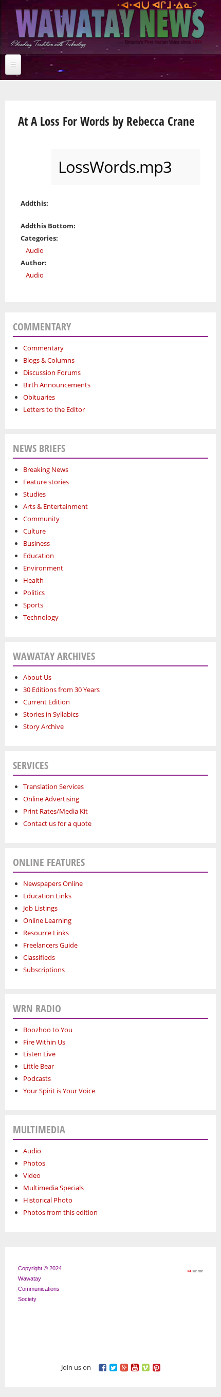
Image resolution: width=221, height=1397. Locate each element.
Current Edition (46, 701)
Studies (34, 494)
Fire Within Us (44, 1042)
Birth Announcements (56, 384)
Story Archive (43, 726)
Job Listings (40, 908)
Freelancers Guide (50, 945)
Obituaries (39, 397)
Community (41, 518)
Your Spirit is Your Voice (59, 1090)
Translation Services (53, 786)
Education (38, 555)
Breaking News (45, 469)
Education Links (47, 895)
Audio (35, 250)
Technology (41, 617)
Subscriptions (44, 969)
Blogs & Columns (49, 360)
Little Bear (38, 1066)
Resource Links (46, 932)
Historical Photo (47, 1200)
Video (32, 1175)
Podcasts (37, 1078)
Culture (34, 531)
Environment (43, 568)
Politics (34, 592)
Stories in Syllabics (51, 714)
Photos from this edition (60, 1212)
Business (36, 543)
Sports (33, 604)
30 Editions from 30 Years (61, 689)
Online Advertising (51, 798)
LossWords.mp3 (115, 167)
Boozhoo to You (47, 1029)
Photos (34, 1163)
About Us (37, 677)
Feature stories (46, 481)
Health (33, 580)
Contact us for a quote (57, 823)
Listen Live (39, 1053)
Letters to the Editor (54, 409)
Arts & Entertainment (55, 506)
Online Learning (47, 920)
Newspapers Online (53, 883)
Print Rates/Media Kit (55, 811)
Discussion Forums (52, 372)
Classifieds (39, 957)
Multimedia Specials (53, 1187)
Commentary (43, 347)
